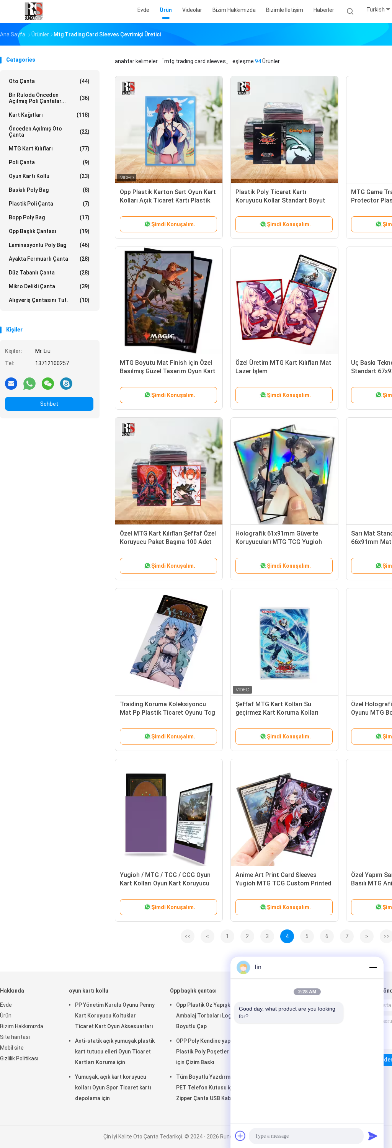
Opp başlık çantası (49, 231)
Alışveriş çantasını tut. (49, 300)
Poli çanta (49, 162)
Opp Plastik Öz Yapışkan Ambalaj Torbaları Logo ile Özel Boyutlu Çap (215, 1015)
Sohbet (49, 404)
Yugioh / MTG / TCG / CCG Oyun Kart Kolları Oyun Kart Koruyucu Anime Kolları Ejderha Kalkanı (165, 883)
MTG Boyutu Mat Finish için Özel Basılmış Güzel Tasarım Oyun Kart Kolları (168, 371)
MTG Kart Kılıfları (49, 148)
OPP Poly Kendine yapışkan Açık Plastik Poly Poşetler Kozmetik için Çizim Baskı (216, 1051)
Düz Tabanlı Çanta (49, 272)
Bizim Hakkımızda (21, 1026)
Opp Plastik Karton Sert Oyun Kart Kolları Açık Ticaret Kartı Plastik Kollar (168, 200)
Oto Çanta (49, 81)
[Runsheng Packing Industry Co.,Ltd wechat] (48, 383)
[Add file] (240, 1135)
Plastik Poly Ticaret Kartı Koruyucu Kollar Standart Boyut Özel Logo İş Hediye (280, 200)
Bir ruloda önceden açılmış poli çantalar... (49, 98)
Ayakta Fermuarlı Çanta (49, 259)
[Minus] (372, 967)
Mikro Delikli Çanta (49, 286)
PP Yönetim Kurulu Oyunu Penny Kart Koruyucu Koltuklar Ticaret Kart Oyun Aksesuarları (115, 1015)
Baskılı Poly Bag (49, 190)
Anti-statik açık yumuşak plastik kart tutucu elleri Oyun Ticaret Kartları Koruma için (115, 1051)
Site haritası (15, 1037)
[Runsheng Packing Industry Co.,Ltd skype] (66, 383)
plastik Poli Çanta (49, 204)
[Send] (373, 1135)
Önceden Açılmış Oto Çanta (49, 132)
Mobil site (12, 1048)
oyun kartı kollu (49, 176)
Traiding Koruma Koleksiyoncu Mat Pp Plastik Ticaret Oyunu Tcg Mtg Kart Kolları (167, 713)
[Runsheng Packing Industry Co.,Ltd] (33, 11)
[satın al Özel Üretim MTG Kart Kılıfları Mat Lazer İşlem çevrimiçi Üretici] (284, 300)
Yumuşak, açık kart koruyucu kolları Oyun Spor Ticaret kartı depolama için (113, 1087)
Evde (6, 1005)
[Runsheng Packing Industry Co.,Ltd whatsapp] (29, 383)
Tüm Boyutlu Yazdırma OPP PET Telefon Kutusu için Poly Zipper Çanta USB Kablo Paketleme (212, 1089)
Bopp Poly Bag (49, 217)
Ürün (5, 1015)
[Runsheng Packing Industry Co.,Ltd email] (11, 383)
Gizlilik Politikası (19, 1058)
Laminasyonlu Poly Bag (49, 245)
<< (188, 936)
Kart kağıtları (49, 115)
